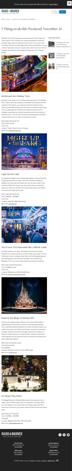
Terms (39, 461)
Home (3, 19)
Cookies (44, 461)
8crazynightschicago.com (17, 274)
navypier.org (13, 204)
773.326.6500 (54, 447)
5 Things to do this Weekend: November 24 (23, 19)
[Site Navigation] (69, 3)
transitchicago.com (15, 130)
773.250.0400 (54, 454)
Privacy (32, 461)
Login (55, 12)
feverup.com (13, 352)
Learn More (53, 4)
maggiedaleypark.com (16, 423)
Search (62, 12)
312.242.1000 (18, 447)
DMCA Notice (51, 461)
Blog (8, 19)
